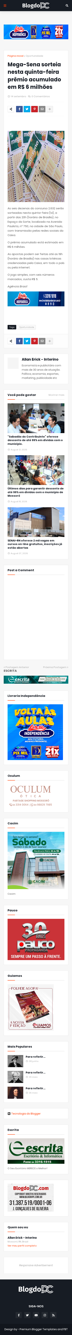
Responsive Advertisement (36, 1265)
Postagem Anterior (17, 667)
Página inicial (15, 56)
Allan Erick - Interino (40, 359)
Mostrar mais (56, 395)
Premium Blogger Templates (38, 1329)
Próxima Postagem (54, 667)
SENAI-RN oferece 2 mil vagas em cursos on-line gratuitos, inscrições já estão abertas (35, 544)
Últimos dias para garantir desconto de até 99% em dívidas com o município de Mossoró (36, 492)
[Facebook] (19, 109)
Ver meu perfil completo (22, 1245)
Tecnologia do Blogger (26, 1113)
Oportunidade (34, 56)
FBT (65, 1329)
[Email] (42, 109)
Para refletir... (35, 1057)
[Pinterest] (34, 109)
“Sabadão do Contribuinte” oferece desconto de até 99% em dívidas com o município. (35, 440)
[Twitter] (27, 109)
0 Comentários (41, 96)
